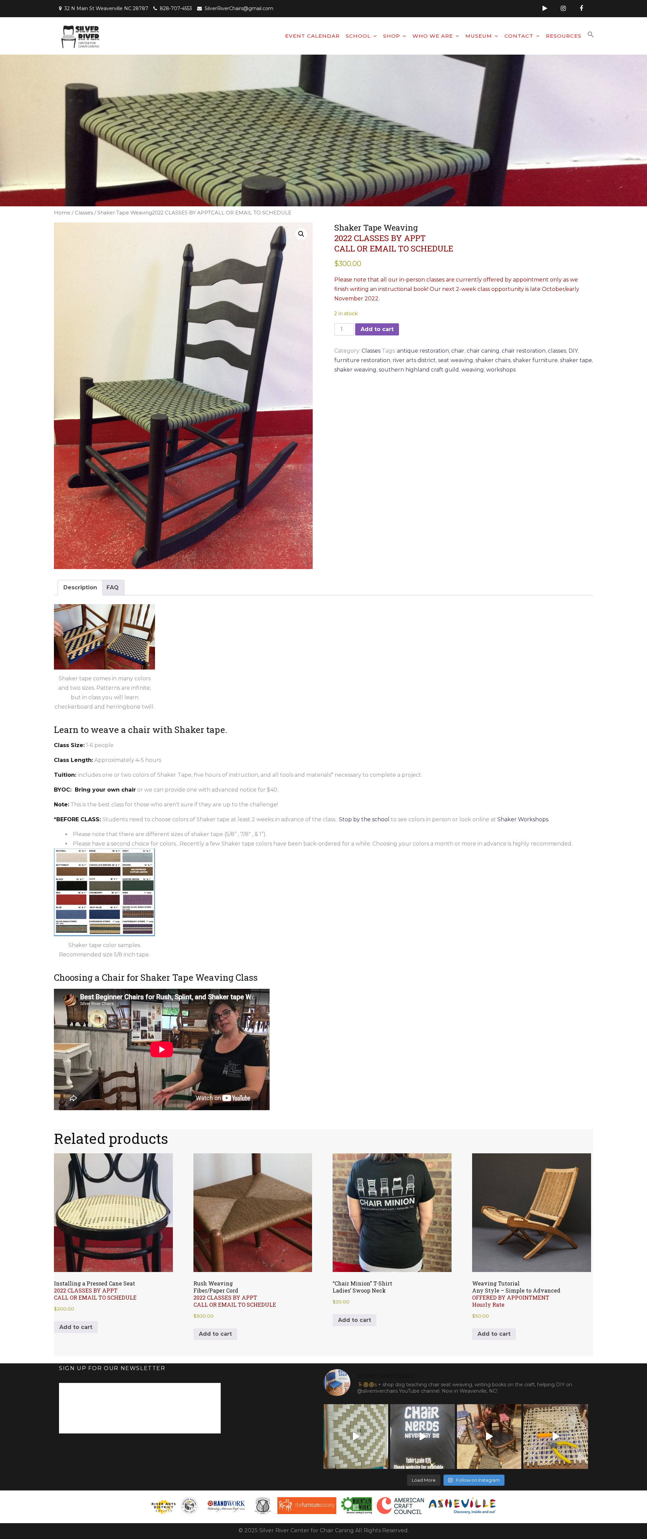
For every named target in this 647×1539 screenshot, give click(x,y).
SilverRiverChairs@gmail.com (239, 8)
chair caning (483, 351)
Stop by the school (364, 819)
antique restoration (423, 351)
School (358, 36)
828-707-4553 (176, 8)
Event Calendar (312, 36)
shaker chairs (493, 360)
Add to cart (377, 329)
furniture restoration (362, 360)
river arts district (414, 360)
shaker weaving (355, 369)
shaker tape (576, 360)
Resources (563, 36)
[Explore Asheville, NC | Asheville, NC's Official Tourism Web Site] (462, 1505)
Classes (84, 213)
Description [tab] (80, 587)
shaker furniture (535, 360)
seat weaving (455, 360)
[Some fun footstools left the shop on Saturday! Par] (356, 1436)
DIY (573, 351)
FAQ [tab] (112, 587)
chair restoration (524, 351)
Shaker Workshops (522, 819)
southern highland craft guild (419, 369)
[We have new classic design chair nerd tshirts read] (422, 1436)
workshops (501, 369)
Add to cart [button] (75, 1327)
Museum (478, 36)
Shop (391, 36)
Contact (518, 36)
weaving (472, 369)
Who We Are (432, 36)
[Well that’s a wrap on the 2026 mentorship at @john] (489, 1436)
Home (62, 213)
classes (557, 351)
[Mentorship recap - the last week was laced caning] (555, 1436)
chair (457, 351)
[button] (590, 34)
